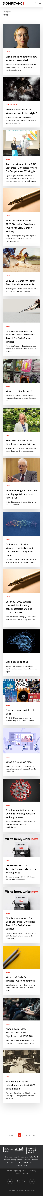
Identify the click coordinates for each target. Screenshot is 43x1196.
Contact (17, 1173)
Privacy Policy (20, 1171)
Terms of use (10, 1171)
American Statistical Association (28, 1160)
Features (9, 105)
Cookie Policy (31, 1171)
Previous (10, 1135)
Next (34, 1135)
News (8, 52)
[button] (40, 3)
